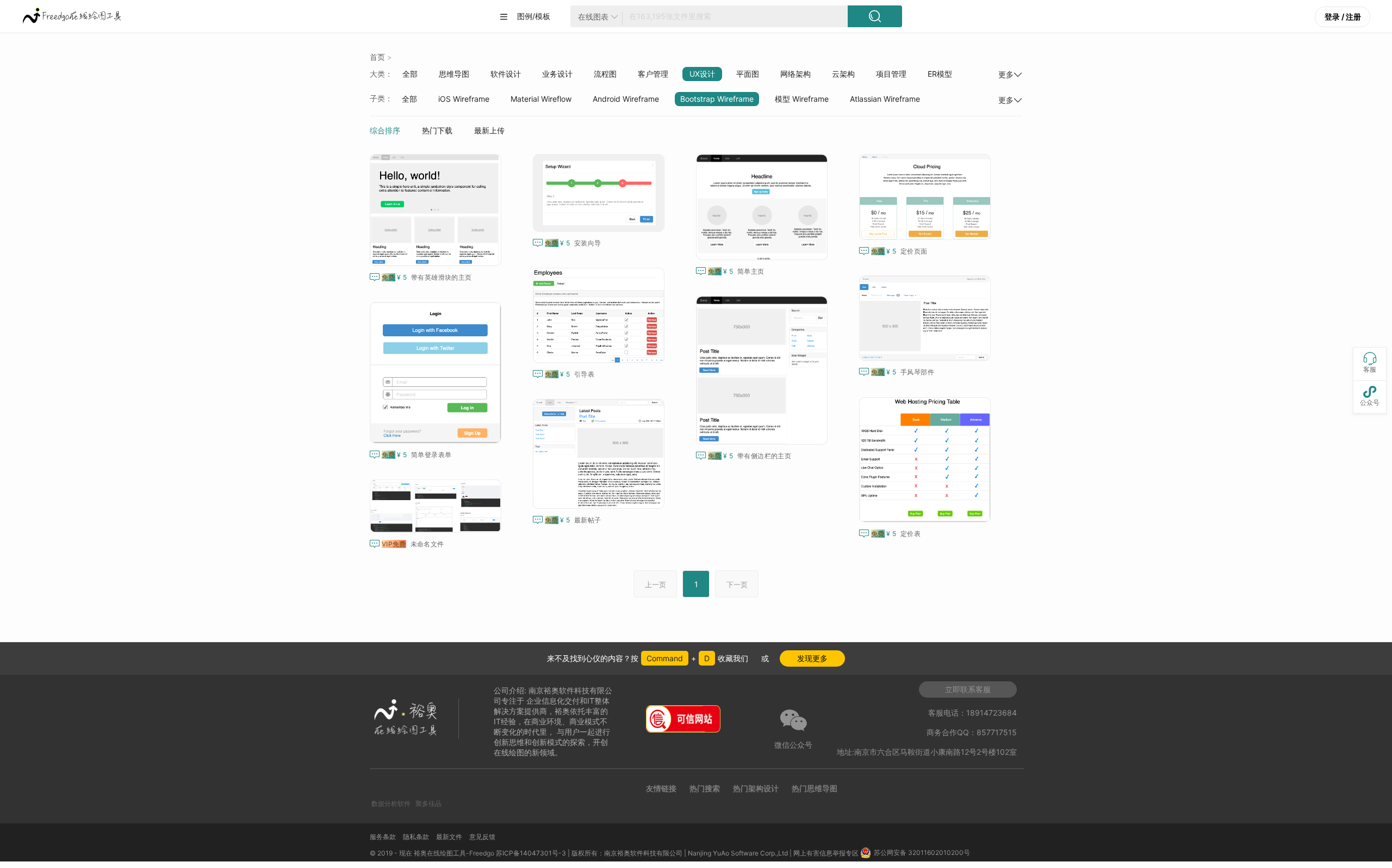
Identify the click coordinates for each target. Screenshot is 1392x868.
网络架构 (795, 73)
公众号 (1369, 396)
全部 (410, 73)
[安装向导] (601, 193)
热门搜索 (704, 788)
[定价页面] (927, 197)
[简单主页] (764, 207)
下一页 (737, 584)
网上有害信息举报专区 (826, 853)
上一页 (655, 584)
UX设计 (702, 73)
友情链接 (661, 788)
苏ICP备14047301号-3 (531, 853)
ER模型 (940, 73)
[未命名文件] (438, 506)
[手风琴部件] (927, 318)
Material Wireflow (541, 98)
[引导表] (601, 315)
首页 (377, 56)
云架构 (843, 73)
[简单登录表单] (438, 373)
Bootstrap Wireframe (717, 98)
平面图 (747, 73)
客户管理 (653, 73)
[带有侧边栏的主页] (764, 370)
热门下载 (437, 130)
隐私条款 (416, 837)
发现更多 (812, 658)
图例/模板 (524, 16)
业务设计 (557, 73)
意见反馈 (482, 837)
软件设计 (505, 73)
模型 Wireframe (802, 98)
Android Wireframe (626, 98)
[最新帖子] (601, 454)
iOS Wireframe (463, 98)
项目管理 (891, 73)
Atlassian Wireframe (885, 98)
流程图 (605, 73)
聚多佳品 (428, 803)
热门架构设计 (756, 788)
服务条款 (383, 837)
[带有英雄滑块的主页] (438, 210)
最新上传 (489, 130)
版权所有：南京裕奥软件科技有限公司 (626, 853)
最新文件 (449, 837)
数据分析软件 (391, 803)
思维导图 (454, 73)
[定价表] (927, 459)
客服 (1369, 362)
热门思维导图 (814, 788)
